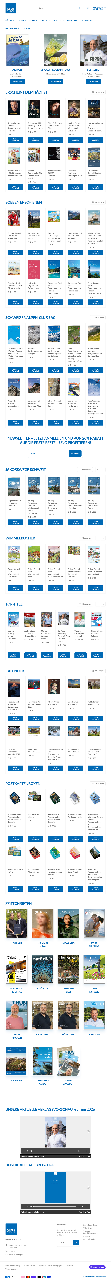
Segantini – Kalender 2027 (34, 750)
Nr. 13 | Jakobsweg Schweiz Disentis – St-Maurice (75, 504)
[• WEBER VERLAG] (11, 1234)
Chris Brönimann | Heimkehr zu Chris (55, 125)
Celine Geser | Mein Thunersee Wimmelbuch (95, 571)
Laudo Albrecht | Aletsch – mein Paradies (75, 235)
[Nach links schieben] (97, 469)
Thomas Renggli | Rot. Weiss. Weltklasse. (15, 235)
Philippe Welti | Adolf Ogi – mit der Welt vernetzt (35, 125)
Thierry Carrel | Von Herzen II (79, 633)
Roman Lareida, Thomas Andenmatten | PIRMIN (14, 127)
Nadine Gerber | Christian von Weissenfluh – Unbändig (75, 127)
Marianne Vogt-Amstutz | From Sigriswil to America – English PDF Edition (95, 238)
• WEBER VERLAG (90, 1276)
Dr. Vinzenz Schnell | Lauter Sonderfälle (94, 173)
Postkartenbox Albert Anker (34, 870)
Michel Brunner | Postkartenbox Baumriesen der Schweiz (15, 818)
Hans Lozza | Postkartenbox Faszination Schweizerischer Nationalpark (95, 874)
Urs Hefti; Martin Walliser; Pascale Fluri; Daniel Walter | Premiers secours (15, 353)
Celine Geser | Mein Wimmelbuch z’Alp (34, 573)
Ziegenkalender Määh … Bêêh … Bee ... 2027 (94, 751)
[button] (99, 8)
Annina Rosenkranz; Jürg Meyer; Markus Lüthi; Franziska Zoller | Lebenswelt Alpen (75, 354)
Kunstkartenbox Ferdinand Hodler (75, 815)
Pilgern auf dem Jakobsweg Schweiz (14, 503)
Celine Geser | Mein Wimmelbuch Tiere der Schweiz (55, 573)
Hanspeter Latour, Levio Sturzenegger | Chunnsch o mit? (95, 127)
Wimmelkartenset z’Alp (15, 870)
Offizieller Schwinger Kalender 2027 (14, 751)
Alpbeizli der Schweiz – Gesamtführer (30, 633)
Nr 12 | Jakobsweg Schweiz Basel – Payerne (94, 504)
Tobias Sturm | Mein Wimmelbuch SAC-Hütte (14, 573)
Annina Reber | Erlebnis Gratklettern (14, 403)
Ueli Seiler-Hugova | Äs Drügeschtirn (33, 285)
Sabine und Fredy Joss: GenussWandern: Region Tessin (75, 287)
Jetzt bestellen (17, 81)
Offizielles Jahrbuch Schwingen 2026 (75, 173)
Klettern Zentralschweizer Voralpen (35, 351)
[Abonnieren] (76, 1242)
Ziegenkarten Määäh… (33, 815)
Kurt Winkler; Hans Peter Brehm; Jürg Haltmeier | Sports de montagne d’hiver (95, 407)
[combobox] (60, 8)
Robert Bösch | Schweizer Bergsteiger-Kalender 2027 (14, 706)
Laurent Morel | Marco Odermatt (12, 635)
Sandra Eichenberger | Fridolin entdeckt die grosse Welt (55, 237)
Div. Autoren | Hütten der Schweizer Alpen (35, 403)
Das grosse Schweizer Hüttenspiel (73, 403)
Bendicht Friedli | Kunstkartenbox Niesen (55, 872)
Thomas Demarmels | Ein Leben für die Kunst (35, 174)
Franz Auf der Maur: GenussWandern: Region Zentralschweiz (95, 288)
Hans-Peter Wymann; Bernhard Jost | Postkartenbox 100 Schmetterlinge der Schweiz (95, 822)
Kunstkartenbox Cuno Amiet (75, 870)
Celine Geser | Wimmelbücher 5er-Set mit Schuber (74, 573)
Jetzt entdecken (55, 81)
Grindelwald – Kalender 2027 (74, 703)
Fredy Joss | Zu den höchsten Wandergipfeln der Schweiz (54, 352)
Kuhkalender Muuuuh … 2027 (94, 703)
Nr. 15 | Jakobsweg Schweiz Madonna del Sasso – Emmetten (33, 506)
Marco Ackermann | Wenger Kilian (46, 635)
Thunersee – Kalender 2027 (74, 750)
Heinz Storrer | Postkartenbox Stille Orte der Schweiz (54, 818)
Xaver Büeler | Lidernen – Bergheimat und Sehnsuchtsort (95, 352)
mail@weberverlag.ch (16, 1255)
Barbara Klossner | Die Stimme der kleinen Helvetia (15, 173)
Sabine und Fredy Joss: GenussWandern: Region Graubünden (55, 288)
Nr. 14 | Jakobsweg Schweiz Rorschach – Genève (53, 505)
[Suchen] (80, 8)
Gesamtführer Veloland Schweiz (97, 633)
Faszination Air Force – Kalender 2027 (35, 704)
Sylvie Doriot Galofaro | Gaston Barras (35, 235)
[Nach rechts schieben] (103, 469)
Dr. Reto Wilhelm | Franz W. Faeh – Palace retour (64, 636)
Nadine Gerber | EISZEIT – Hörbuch (55, 173)
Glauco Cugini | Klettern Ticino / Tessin (55, 403)
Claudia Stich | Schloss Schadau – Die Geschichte (15, 285)
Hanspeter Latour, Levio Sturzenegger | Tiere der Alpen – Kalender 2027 (55, 754)
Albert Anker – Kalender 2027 (54, 703)
